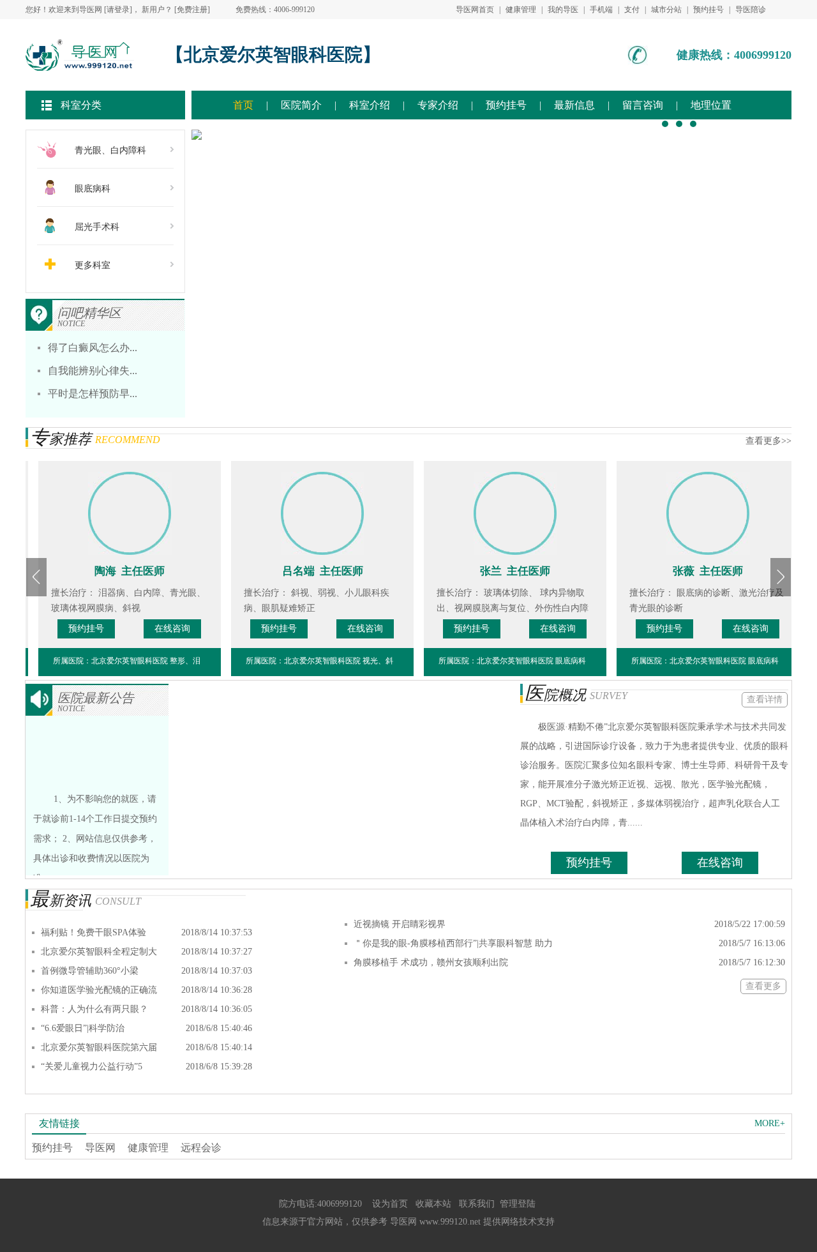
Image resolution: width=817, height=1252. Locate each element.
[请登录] (118, 9)
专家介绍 (437, 105)
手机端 (601, 9)
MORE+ (769, 1123)
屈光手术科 (97, 227)
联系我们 (477, 1204)
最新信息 (574, 105)
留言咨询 (642, 105)
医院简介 (301, 105)
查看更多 (763, 986)
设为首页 (390, 1204)
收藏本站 (433, 1204)
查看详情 (765, 699)
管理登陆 (518, 1204)
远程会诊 (201, 1147)
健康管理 (521, 9)
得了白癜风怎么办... (92, 341)
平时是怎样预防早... (92, 387)
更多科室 (92, 265)
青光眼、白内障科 (110, 150)
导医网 (101, 1147)
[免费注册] (192, 9)
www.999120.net (450, 1221)
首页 (243, 105)
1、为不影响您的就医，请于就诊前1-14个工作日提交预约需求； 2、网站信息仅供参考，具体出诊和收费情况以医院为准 (95, 832)
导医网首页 (475, 9)
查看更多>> (768, 441)
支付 (632, 9)
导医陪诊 (750, 9)
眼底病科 (92, 188)
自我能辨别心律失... (92, 364)
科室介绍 (369, 105)
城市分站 (666, 9)
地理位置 (711, 105)
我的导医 (563, 9)
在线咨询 (159, 628)
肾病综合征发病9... (90, 410)
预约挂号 (708, 9)
